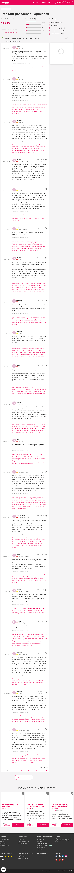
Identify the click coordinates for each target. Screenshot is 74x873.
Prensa (2, 841)
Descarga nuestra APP (25, 853)
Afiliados (39, 841)
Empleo (39, 849)
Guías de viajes (22, 843)
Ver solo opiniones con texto (12, 41)
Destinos (21, 839)
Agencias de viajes (42, 843)
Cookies (71, 870)
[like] (23, 793)
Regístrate (69, 2)
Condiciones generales (45, 870)
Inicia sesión (59, 2)
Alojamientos (41, 847)
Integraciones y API (42, 845)
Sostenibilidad (4, 843)
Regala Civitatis (4, 845)
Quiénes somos (4, 839)
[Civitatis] (5, 2)
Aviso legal (54, 870)
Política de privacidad (63, 870)
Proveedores (40, 839)
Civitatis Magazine (23, 841)
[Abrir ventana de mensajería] (3, 869)
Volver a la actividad (6, 9)
